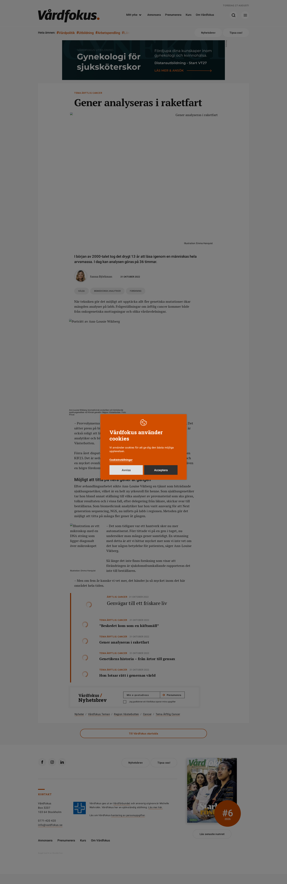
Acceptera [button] (161, 470)
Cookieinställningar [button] (121, 459)
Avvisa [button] (126, 470)
